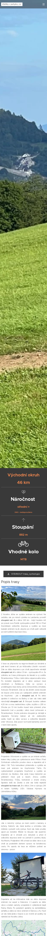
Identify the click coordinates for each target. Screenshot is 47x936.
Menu (43, 4)
